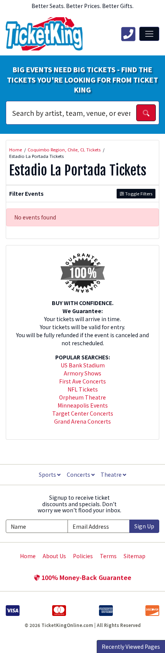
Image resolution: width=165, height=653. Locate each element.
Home (28, 556)
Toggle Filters (138, 193)
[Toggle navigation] (149, 34)
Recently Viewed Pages (131, 646)
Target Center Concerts (82, 413)
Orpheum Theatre (82, 397)
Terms (108, 556)
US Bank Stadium (83, 365)
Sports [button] (48, 474)
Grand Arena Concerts (82, 421)
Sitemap (134, 556)
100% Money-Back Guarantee (85, 577)
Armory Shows (82, 373)
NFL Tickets (83, 389)
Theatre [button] (112, 474)
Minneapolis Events (83, 405)
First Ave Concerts (82, 381)
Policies (83, 556)
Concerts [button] (79, 474)
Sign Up (144, 526)
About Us (54, 556)
